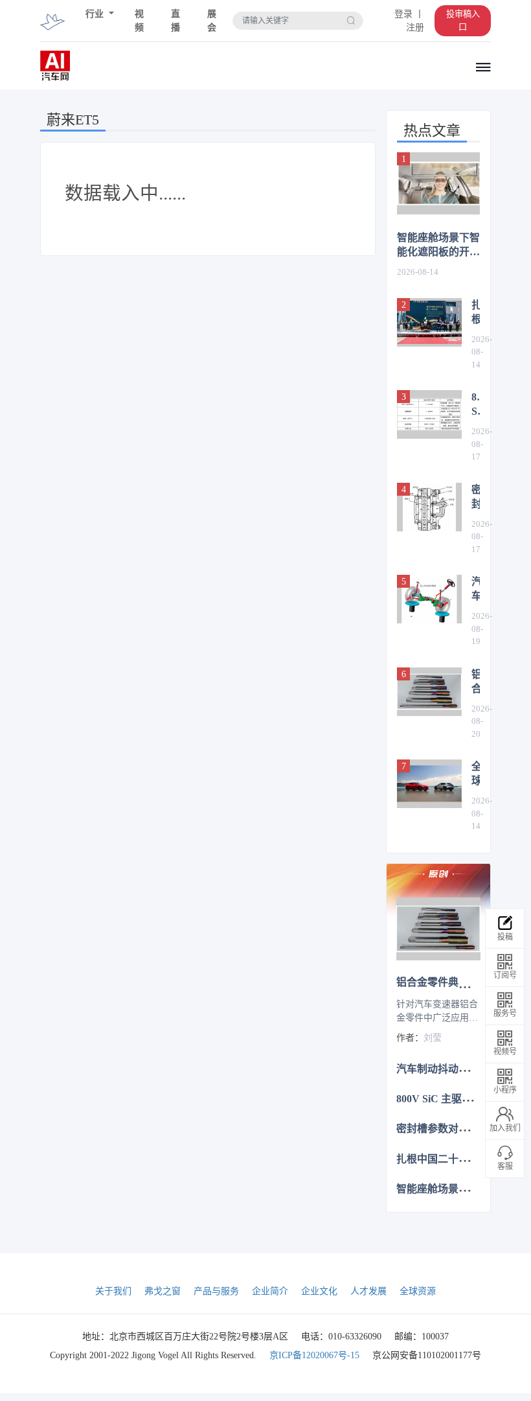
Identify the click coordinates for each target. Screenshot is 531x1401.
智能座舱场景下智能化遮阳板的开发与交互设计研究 (438, 245)
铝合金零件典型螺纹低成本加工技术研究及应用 (475, 682)
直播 (175, 20)
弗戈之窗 (162, 1291)
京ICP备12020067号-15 (314, 1355)
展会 (211, 20)
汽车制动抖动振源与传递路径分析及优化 (475, 589)
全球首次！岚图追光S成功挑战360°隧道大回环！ (475, 774)
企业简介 (270, 1291)
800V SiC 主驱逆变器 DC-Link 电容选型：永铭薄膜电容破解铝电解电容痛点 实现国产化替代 (475, 405)
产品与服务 (216, 1291)
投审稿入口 (463, 20)
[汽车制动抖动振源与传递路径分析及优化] (429, 599)
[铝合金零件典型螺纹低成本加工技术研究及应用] (429, 691)
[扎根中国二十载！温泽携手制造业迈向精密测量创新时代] (429, 322)
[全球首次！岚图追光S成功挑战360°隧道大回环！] (429, 783)
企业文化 (319, 1291)
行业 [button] (95, 14)
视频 (139, 20)
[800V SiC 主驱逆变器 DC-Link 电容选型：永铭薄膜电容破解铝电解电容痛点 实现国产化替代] (429, 414)
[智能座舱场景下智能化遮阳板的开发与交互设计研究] (438, 183)
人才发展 (368, 1291)
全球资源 (418, 1291)
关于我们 (113, 1291)
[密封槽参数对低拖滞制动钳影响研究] (429, 507)
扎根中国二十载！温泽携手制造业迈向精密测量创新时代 (475, 313)
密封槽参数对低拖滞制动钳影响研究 (475, 497)
